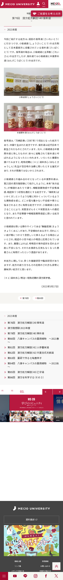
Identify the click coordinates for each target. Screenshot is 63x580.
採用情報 (45, 561)
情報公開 (18, 561)
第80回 (40, 298)
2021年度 (12, 29)
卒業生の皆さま (45, 571)
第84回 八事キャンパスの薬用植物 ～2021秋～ (33, 365)
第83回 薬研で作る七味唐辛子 (25, 358)
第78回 (25, 298)
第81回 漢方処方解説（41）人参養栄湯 (28, 347)
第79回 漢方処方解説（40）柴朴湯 (26, 333)
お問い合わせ (45, 566)
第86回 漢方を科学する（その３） (26, 377)
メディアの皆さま (17, 571)
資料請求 (30, 519)
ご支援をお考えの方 (49, 13)
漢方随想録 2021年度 (19, 328)
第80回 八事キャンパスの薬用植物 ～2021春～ (33, 340)
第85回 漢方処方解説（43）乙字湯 (26, 372)
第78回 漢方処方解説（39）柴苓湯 (26, 322)
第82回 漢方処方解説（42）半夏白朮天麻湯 (31, 352)
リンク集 (18, 566)
